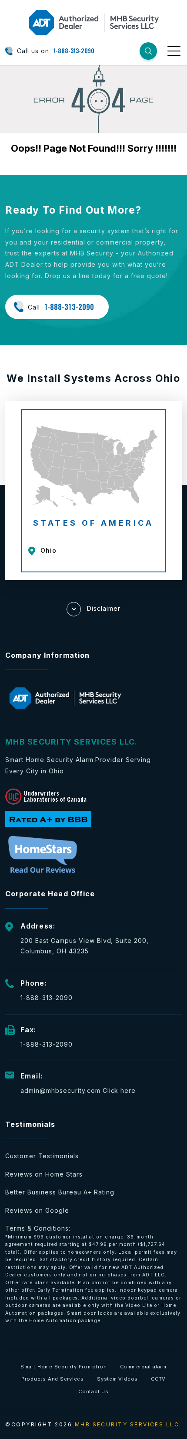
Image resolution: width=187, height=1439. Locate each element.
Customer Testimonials (42, 1156)
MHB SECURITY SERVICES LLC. (128, 1424)
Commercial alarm (143, 1367)
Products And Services (52, 1379)
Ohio (48, 550)
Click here (119, 1090)
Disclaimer (103, 608)
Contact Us (93, 1391)
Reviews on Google (37, 1210)
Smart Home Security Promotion (63, 1367)
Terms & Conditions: (93, 1274)
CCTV (158, 1379)
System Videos (117, 1379)
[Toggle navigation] (174, 50)
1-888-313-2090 (73, 51)
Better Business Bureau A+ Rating (59, 1192)
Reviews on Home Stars (44, 1174)
